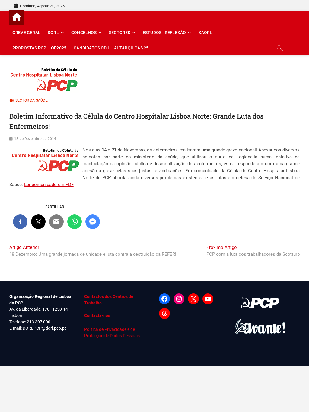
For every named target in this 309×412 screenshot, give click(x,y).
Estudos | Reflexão (164, 32)
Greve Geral (26, 32)
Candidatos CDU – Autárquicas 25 (111, 48)
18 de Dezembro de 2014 (35, 139)
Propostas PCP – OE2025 (39, 48)
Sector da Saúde (31, 100)
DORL (53, 32)
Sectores (119, 32)
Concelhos (84, 32)
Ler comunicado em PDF (49, 184)
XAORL (205, 32)
